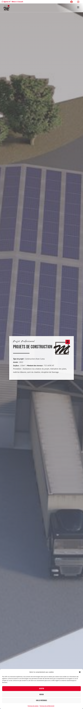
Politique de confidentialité (47, 706)
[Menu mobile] (78, 7)
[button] (80, 672)
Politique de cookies (33, 706)
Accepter (41, 689)
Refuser (41, 695)
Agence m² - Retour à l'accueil (13, 2)
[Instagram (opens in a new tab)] (78, 2)
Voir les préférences (41, 700)
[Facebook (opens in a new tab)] (73, 2)
